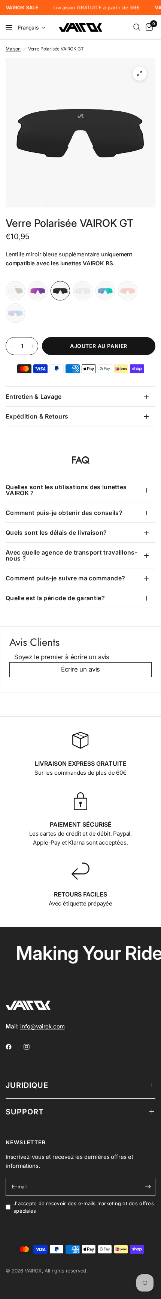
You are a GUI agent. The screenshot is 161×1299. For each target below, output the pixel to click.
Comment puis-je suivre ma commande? (65, 578)
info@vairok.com (42, 1026)
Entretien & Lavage (34, 396)
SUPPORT (25, 1111)
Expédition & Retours (37, 416)
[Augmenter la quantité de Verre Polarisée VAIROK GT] (32, 346)
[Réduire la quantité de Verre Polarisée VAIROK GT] (11, 346)
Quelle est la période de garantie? (55, 598)
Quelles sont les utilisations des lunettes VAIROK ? (66, 490)
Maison (13, 49)
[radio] (15, 290)
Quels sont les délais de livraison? (56, 532)
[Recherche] (137, 27)
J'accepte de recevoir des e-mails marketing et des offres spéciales (83, 1207)
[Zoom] (140, 74)
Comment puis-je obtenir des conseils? (64, 512)
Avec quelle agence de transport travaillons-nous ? (71, 555)
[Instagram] (32, 1047)
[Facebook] (14, 1047)
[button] (32, 27)
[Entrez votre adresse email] (147, 1187)
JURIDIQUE (27, 1085)
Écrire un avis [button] (80, 669)
